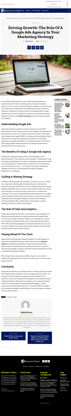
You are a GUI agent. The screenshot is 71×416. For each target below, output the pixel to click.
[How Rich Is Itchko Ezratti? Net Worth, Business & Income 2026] (67, 131)
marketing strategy (12, 297)
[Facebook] (67, 2)
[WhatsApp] (42, 47)
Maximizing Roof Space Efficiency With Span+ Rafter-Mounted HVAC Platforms (40, 338)
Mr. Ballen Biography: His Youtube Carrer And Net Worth (59, 126)
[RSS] (67, 6)
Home (9, 18)
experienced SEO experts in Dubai (34, 258)
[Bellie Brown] (26, 305)
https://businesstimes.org (27, 315)
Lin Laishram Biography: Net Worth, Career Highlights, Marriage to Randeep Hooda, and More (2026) (59, 107)
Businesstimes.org (44, 403)
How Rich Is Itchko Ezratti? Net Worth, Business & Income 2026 (59, 132)
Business (15, 18)
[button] (69, 10)
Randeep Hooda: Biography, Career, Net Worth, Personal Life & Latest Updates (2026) (59, 118)
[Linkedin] (67, 4)
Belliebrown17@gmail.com (8, 390)
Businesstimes (5, 375)
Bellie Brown (29, 41)
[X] (33, 47)
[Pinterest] (37, 47)
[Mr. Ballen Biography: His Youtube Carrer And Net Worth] (67, 126)
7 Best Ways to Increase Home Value (13, 337)
